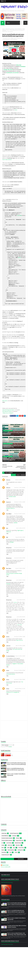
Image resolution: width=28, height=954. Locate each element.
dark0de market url (10, 508)
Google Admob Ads (19, 840)
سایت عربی (19, 624)
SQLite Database (13, 39)
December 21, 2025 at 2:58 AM (19, 679)
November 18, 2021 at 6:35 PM (19, 513)
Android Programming (9, 29)
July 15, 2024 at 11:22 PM (20, 580)
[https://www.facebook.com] (21, 1)
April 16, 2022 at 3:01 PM (20, 528)
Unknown (8, 479)
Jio (2, 842)
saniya (7, 670)
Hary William (8, 513)
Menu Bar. (19, 65)
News (3, 847)
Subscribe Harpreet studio (8, 410)
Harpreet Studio (5, 865)
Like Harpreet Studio (6, 411)
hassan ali (8, 502)
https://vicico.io (19, 640)
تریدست (15, 602)
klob (7, 528)
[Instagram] (26, 1)
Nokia (8, 847)
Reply (7, 498)
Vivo (10, 852)
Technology (4, 852)
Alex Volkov (8, 568)
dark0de (15, 522)
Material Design (18, 842)
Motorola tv (18, 845)
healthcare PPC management (12, 692)
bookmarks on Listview (12, 72)
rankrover (8, 645)
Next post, (4, 400)
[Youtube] (25, 1)
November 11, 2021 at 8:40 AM (19, 487)
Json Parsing (8, 842)
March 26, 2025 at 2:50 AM (20, 645)
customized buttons (10, 674)
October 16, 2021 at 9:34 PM (20, 479)
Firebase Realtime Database (7, 840)
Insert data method (6, 159)
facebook (23, 474)
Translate (10, 746)
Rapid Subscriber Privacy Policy (7, 882)
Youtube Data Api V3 (5, 854)
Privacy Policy (21, 847)
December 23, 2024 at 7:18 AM (19, 636)
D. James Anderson (10, 656)
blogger (13, 474)
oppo (14, 847)
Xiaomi (16, 852)
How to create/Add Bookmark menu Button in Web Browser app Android (13, 459)
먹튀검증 (12, 542)
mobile (3, 845)
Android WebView (18, 29)
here (16, 110)
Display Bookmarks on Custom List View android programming (12, 446)
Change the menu (7, 69)
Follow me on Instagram (8, 413)
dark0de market (12, 496)
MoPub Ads (10, 845)
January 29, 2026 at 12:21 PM (20, 688)
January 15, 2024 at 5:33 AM (20, 568)
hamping (8, 583)
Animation (14, 835)
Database (22, 66)
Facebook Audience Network (7, 838)
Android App (4, 833)
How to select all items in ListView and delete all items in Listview (14, 433)
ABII (7, 537)
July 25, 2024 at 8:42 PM (21, 599)
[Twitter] (23, 1)
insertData (19, 215)
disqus (18, 474)
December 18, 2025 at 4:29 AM (19, 670)
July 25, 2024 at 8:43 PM (21, 616)
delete (19, 257)
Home (3, 29)
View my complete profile (5, 866)
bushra (7, 636)
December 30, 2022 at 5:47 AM (19, 547)
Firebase (17, 838)
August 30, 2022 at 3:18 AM (20, 537)
